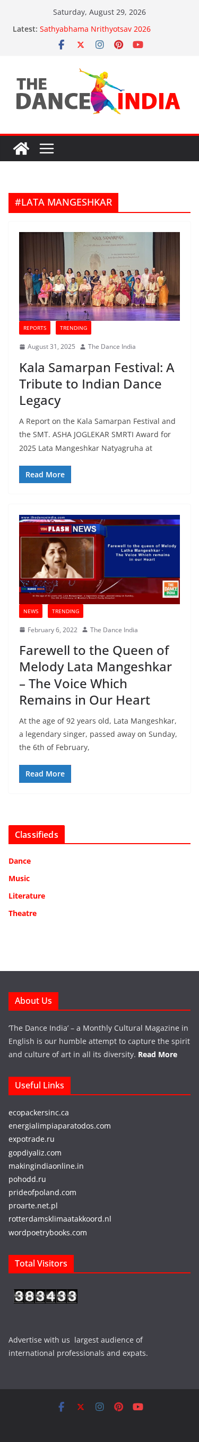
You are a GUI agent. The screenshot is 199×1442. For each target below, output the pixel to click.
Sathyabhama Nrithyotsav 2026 (95, 29)
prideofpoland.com (42, 1192)
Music (19, 878)
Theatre (22, 913)
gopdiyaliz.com (35, 1153)
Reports (34, 327)
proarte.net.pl (33, 1205)
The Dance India (112, 346)
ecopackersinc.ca (38, 1112)
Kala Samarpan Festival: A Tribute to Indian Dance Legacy (97, 383)
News (30, 611)
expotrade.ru (31, 1139)
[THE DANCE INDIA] (21, 148)
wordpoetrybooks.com (47, 1232)
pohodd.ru (27, 1179)
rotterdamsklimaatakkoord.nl (59, 1219)
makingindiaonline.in (46, 1166)
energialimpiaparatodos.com (59, 1126)
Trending (73, 327)
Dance (19, 861)
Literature (26, 896)
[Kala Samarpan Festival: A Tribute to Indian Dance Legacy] (99, 276)
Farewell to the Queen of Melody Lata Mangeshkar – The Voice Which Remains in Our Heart (95, 674)
